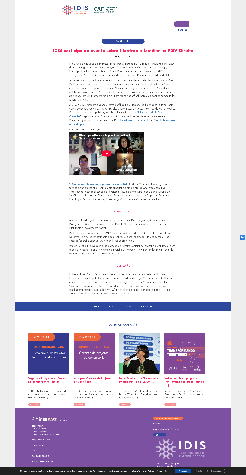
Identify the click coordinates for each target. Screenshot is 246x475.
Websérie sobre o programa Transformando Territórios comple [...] (184, 382)
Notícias (112, 306)
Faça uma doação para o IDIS (166, 429)
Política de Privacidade (42, 461)
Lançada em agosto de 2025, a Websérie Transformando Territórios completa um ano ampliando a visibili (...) (184, 395)
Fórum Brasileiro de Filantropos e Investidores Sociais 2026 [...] (138, 380)
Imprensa (157, 424)
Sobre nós (62, 421)
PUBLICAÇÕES (146, 306)
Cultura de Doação (40, 456)
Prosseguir (183, 471)
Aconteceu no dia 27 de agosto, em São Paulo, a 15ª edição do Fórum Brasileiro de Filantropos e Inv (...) (139, 395)
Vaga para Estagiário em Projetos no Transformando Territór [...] (48, 380)
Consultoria (37, 426)
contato (160, 435)
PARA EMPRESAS (40, 432)
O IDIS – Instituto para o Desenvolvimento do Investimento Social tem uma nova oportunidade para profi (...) (94, 395)
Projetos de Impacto (41, 440)
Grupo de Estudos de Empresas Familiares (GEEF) (101, 184)
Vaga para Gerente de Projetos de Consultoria (92, 380)
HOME (96, 306)
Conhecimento (38, 445)
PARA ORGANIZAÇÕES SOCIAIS (46, 434)
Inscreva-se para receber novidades (168, 418)
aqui (96, 116)
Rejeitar (199, 471)
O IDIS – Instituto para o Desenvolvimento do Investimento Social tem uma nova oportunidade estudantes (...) (48, 395)
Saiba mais (34, 404)
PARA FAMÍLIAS (40, 429)
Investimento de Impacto (134, 120)
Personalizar (216, 471)
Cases (128, 306)
